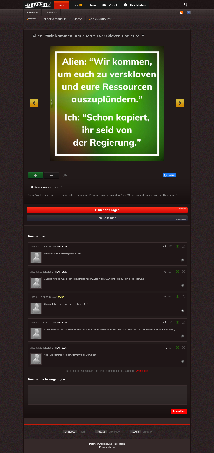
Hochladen (138, 5)
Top (77, 5)
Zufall (113, 5)
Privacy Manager (108, 447)
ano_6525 (61, 272)
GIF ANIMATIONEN (100, 19)
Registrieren (51, 12)
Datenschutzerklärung (100, 444)
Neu (93, 5)
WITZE (32, 19)
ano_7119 (61, 322)
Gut (36, 175)
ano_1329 (61, 246)
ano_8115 (61, 348)
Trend (61, 5)
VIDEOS (77, 19)
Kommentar (42, 187)
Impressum (119, 444)
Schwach (51, 175)
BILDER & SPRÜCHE (54, 19)
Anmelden (32, 12)
